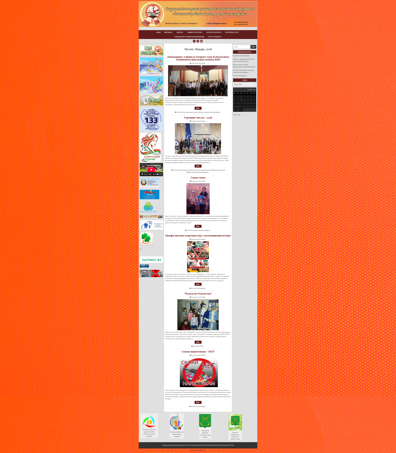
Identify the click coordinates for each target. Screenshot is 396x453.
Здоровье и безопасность (214, 32)
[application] (151, 169)
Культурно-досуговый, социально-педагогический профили (201, 112)
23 (238, 106)
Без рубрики (201, 288)
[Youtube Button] (197, 41)
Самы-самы (198, 177)
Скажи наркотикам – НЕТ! (198, 351)
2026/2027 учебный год (215, 37)
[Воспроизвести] (142, 174)
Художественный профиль (200, 172)
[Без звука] (158, 174)
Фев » (239, 114)
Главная (158, 32)
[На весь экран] (161, 174)
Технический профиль (240, 76)
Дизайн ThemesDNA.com (198, 450)
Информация (168, 32)
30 (238, 110)
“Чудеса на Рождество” (198, 293)
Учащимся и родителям (194, 32)
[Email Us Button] (201, 41)
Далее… (199, 108)
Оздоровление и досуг (231, 32)
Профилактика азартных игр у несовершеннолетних (198, 235)
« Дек (234, 114)
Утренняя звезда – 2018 (198, 117)
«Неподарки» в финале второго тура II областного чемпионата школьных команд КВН (198, 58)
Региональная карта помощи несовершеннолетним (189, 37)
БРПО (202, 346)
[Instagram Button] (194, 41)
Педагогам (180, 32)
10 (241, 100)
